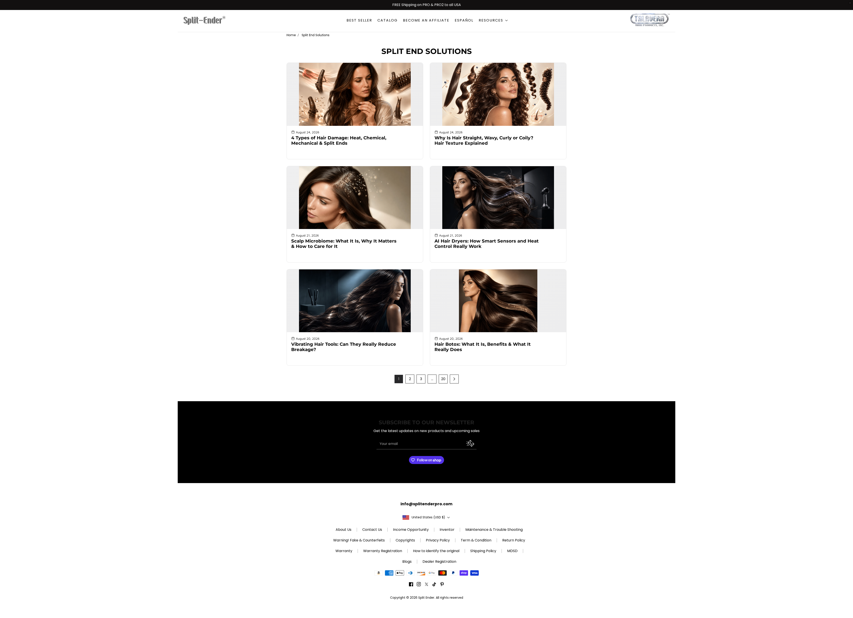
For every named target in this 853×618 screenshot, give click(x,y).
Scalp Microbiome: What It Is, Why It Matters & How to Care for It (344, 243)
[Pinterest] (442, 585)
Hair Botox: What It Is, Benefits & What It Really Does (482, 347)
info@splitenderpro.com (426, 504)
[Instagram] (419, 585)
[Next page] (454, 379)
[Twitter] (426, 585)
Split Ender (426, 597)
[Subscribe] (469, 443)
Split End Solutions (315, 35)
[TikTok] (434, 585)
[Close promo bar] (850, 3)
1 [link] (398, 378)
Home (291, 35)
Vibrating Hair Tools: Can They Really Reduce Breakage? (343, 347)
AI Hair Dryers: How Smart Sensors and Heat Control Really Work (486, 243)
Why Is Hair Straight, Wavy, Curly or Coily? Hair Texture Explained (483, 140)
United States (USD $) (428, 517)
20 (443, 378)
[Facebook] (411, 585)
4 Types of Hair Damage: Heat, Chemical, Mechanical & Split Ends (338, 140)
